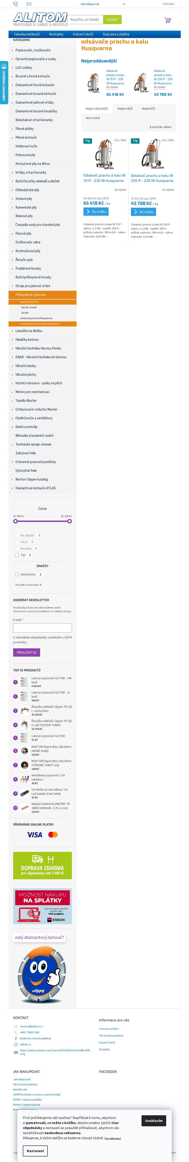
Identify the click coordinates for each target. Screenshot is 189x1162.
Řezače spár (24, 259)
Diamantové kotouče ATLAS (35, 488)
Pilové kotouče (26, 137)
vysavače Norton (29, 302)
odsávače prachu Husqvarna (36, 318)
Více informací (112, 1138)
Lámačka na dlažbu (28, 331)
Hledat (112, 19)
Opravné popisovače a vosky (35, 59)
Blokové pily (24, 216)
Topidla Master (26, 400)
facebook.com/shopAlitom (35, 1038)
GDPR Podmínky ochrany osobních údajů (36, 1095)
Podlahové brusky (28, 268)
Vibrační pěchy (25, 374)
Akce (27, 542)
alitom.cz (25, 1044)
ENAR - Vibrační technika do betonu (40, 357)
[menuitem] (26, 34)
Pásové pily (23, 233)
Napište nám (20, 1090)
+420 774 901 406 (29, 1032)
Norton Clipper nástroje (26, 1105)
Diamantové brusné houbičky (36, 111)
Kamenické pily (26, 207)
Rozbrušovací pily (27, 251)
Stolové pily (23, 198)
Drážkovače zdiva (27, 242)
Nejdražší (148, 108)
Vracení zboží (107, 1043)
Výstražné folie (26, 470)
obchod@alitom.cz (31, 1026)
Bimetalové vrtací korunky (34, 120)
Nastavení (35, 1150)
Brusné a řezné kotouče (32, 76)
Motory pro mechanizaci (32, 392)
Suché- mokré (29, 307)
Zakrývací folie (25, 453)
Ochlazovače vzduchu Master (36, 409)
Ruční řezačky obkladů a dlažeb (37, 181)
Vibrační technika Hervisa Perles (38, 348)
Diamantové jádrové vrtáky (34, 102)
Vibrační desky (25, 366)
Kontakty (104, 1049)
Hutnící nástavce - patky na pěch (38, 383)
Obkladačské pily (27, 190)
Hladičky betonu (27, 339)
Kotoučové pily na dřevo (32, 163)
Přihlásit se (26, 652)
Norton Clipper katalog (31, 479)
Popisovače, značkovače (32, 50)
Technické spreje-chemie (33, 444)
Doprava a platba (109, 1029)
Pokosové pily (25, 155)
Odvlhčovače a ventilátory (34, 418)
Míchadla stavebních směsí (34, 435)
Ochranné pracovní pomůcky (35, 462)
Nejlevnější (125, 108)
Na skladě (30, 535)
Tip (26, 555)
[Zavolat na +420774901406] (20, 4)
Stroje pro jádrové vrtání (32, 286)
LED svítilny (23, 67)
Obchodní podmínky (111, 1036)
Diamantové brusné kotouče (35, 93)
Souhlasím (154, 1120)
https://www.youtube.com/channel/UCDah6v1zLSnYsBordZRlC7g (55, 1052)
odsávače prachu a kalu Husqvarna (39, 324)
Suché (24, 313)
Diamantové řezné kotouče (34, 85)
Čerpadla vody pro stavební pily (37, 224)
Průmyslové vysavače (30, 294)
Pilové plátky (24, 128)
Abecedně (93, 118)
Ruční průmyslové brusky (33, 277)
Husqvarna (31, 574)
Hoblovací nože (26, 146)
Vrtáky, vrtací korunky (30, 172)
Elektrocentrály (26, 427)
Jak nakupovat (89, 4)
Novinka (29, 548)
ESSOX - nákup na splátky (27, 1100)
